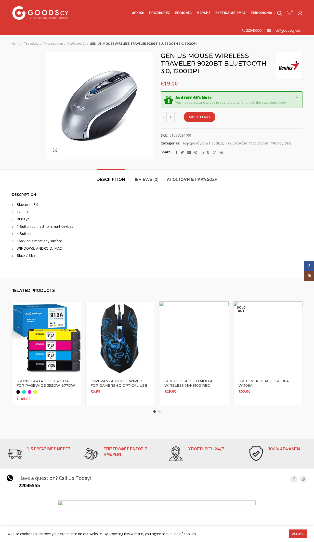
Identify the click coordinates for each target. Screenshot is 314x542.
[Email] (189, 152)
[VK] (221, 152)
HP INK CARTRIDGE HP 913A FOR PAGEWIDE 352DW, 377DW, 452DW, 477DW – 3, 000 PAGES (46, 385)
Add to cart (199, 117)
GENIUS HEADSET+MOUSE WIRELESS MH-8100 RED (188, 383)
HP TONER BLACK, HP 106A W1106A (263, 383)
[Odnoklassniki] (208, 152)
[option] (26, 52)
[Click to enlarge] (55, 149)
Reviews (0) (145, 179)
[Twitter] (182, 152)
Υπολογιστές (76, 43)
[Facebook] (176, 152)
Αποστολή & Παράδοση (192, 179)
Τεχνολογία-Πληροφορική (43, 43)
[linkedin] (202, 152)
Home (16, 43)
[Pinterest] (196, 152)
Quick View (77, 320)
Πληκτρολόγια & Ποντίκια (202, 143)
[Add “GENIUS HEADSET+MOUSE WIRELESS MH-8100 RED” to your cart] (225, 309)
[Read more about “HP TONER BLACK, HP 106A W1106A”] (299, 309)
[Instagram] (303, 479)
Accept (297, 534)
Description (111, 179)
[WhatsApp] (214, 152)
